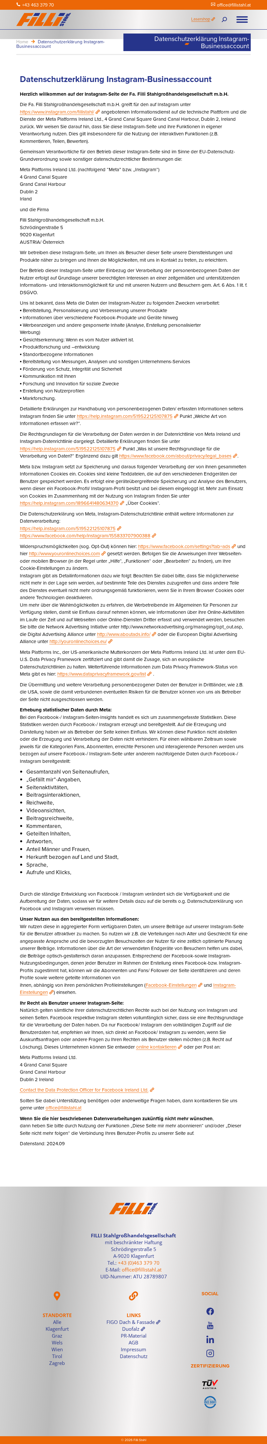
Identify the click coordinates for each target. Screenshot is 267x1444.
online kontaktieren (156, 1046)
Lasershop (200, 19)
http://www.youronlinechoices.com (64, 553)
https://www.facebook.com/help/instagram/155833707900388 (85, 535)
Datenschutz (134, 1356)
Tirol (57, 1356)
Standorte (57, 1315)
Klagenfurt (57, 1329)
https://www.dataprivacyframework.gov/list (101, 673)
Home (22, 41)
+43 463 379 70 (38, 5)
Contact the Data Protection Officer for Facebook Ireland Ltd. (84, 1089)
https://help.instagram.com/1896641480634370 (69, 503)
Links (134, 1315)
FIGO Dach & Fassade (130, 1322)
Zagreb (57, 1363)
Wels (57, 1342)
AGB (133, 1342)
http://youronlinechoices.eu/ (78, 641)
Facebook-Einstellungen (171, 985)
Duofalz (130, 1329)
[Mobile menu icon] (242, 19)
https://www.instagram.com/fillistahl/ (57, 111)
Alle (57, 1322)
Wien (57, 1349)
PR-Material (134, 1335)
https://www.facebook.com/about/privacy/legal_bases (175, 455)
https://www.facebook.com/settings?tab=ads (184, 546)
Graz (57, 1335)
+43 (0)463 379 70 (139, 1262)
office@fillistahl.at (234, 5)
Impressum (133, 1349)
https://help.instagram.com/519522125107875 (125, 416)
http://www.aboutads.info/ (123, 634)
